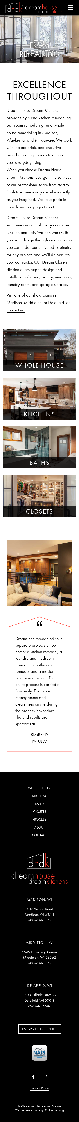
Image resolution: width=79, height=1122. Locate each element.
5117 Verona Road (39, 909)
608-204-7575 (39, 920)
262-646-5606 (39, 1006)
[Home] (36, 7)
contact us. (16, 309)
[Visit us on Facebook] (33, 1077)
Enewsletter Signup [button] (39, 1029)
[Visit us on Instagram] (45, 1077)
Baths (39, 804)
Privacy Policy (40, 1088)
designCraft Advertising (51, 1110)
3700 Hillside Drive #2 (40, 995)
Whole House (39, 788)
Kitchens (39, 796)
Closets (39, 812)
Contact (39, 835)
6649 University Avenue (39, 952)
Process (39, 819)
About (39, 827)
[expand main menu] (70, 7)
